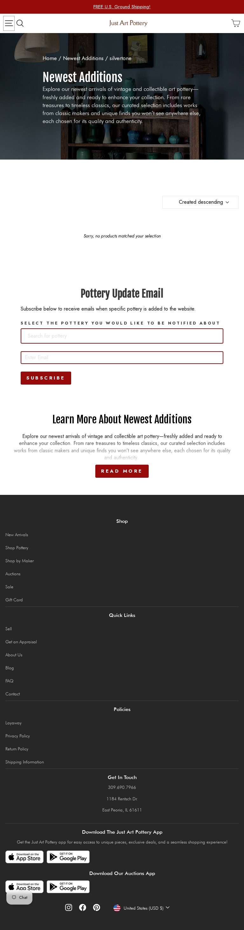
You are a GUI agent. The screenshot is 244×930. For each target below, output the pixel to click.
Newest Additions (83, 58)
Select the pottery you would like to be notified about (120, 323)
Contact (12, 693)
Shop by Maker (19, 560)
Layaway (13, 722)
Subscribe (45, 377)
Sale (9, 586)
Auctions (12, 573)
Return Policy (16, 748)
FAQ (9, 680)
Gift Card (14, 599)
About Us (13, 654)
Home (50, 58)
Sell (8, 628)
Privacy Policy (17, 735)
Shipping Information (24, 761)
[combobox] (122, 336)
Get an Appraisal (21, 641)
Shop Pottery (16, 547)
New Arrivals (16, 534)
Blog (9, 667)
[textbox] (58, 336)
